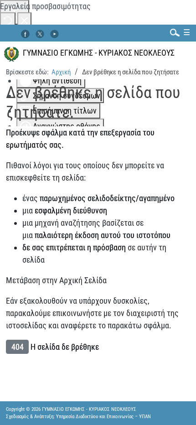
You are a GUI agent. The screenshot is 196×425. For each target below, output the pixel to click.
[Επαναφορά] (7, 19)
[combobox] (173, 32)
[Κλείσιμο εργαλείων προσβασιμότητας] (24, 19)
